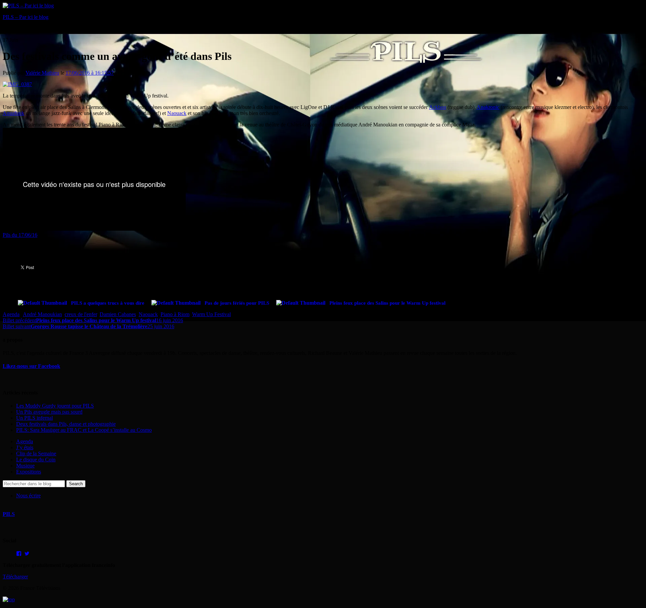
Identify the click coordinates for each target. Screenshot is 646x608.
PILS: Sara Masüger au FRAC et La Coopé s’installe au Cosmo (84, 430)
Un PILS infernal (34, 418)
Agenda (11, 314)
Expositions (28, 471)
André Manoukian (42, 314)
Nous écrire (28, 495)
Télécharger (15, 576)
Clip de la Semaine (36, 453)
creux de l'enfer (81, 314)
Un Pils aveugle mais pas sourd (49, 412)
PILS (9, 514)
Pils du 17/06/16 (20, 235)
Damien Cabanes (118, 314)
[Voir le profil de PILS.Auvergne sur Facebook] (19, 553)
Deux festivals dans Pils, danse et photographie (66, 424)
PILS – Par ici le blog (25, 17)
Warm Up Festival (211, 314)
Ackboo (437, 107)
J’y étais (24, 447)
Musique (25, 465)
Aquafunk (13, 113)
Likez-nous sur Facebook (31, 366)
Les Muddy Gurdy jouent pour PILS (55, 406)
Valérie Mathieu (42, 73)
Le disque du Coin (36, 459)
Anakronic (488, 107)
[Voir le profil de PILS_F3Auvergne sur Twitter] (27, 553)
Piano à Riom (174, 314)
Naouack (176, 113)
